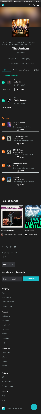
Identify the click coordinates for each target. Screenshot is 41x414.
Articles (4, 357)
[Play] (3, 82)
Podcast (4, 361)
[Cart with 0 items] (30, 5)
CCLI (3, 377)
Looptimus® (6, 325)
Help (3, 396)
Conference (6, 352)
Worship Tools (7, 381)
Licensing (5, 338)
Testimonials (6, 297)
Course (4, 366)
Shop (3, 343)
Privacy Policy (7, 306)
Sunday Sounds (7, 386)
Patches (4, 334)
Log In (4, 257)
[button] (4, 82)
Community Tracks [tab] (22, 70)
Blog (3, 293)
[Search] (34, 5)
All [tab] (7, 70)
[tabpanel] (20, 131)
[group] (7, 89)
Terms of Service (8, 302)
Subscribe (31, 278)
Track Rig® (5, 329)
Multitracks (6, 316)
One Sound (20, 53)
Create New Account (9, 253)
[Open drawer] (38, 5)
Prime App (5, 320)
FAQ (3, 400)
